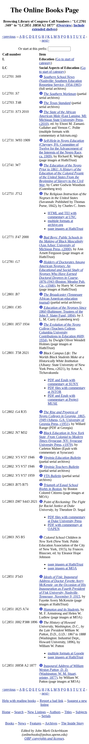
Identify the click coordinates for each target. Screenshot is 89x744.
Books (9, 723)
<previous (9, 36)
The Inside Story (72, 723)
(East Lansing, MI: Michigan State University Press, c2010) (63, 118)
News (22, 723)
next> (45, 40)
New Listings (36, 712)
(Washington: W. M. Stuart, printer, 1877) (61, 671)
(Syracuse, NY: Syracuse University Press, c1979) (61, 438)
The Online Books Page (44, 10)
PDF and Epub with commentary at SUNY (63, 382)
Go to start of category (62, 70)
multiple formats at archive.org (60, 223)
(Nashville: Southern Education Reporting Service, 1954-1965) (60, 81)
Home (6, 712)
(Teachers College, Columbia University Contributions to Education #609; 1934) (61, 332)
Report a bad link (51, 701)
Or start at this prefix (32, 49)
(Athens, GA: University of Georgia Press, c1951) (62, 418)
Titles (68, 712)
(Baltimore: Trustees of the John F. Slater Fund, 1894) (62, 311)
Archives (51, 723)
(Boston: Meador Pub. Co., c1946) (62, 273)
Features (35, 723)
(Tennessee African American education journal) (60, 298)
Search (19, 712)
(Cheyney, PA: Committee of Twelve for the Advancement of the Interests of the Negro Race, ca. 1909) (61, 148)
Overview (64, 25)
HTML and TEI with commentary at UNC (62, 215)
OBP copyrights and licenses (44, 738)
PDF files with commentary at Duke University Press (66, 519)
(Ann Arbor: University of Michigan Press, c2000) (61, 243)
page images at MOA (62, 568)
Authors (54, 712)
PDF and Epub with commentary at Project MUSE (63, 399)
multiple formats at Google (66, 653)
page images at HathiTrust (65, 229)
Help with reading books (19, 701)
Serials (46, 716)
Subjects (81, 712)
